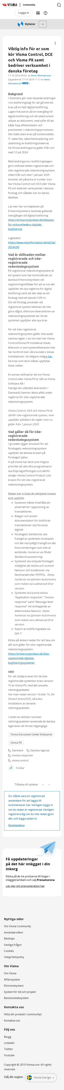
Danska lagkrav (40, 750)
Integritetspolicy (14, 957)
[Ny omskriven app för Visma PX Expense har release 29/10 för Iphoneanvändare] (49, 784)
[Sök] (59, 4)
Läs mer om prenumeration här (25, 886)
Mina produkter (38, 13)
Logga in (23, 12)
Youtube (9, 1055)
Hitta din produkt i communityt (23, 1014)
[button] (11, 768)
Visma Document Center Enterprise (31, 734)
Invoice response (22, 755)
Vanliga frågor (13, 945)
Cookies (9, 951)
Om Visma (10, 973)
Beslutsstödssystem (16, 998)
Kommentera (16, 825)
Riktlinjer (9, 938)
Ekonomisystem (13, 985)
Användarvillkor (13, 932)
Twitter (8, 1049)
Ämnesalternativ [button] (55, 43)
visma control (20, 760)
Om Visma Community (17, 926)
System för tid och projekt (20, 992)
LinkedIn (9, 1043)
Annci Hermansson (41, 75)
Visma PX (16, 742)
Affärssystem (12, 979)
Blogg (7, 1037)
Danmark (17, 750)
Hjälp (45, 13)
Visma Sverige (42, 1077)
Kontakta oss (12, 1020)
